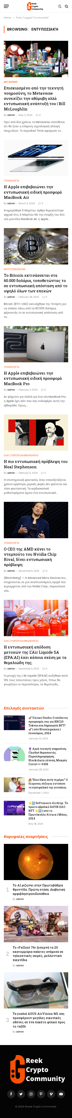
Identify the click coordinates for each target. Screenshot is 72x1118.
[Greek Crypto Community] (35, 6)
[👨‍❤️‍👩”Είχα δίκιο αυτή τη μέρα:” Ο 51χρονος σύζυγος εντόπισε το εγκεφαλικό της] (14, 784)
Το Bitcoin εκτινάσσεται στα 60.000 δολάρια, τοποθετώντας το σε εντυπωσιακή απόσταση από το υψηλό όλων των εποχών (35, 283)
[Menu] (6, 6)
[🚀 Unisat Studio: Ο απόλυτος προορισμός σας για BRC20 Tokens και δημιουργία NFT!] (14, 722)
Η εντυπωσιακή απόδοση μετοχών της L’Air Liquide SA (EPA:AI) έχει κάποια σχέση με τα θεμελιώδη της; (35, 654)
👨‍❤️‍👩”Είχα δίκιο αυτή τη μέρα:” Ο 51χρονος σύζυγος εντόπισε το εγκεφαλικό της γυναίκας (48, 783)
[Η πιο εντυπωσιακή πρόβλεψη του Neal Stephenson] (36, 432)
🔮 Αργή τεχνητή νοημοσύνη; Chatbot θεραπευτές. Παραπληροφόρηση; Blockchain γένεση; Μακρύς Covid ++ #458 (47, 756)
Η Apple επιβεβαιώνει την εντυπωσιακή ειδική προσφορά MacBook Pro (33, 378)
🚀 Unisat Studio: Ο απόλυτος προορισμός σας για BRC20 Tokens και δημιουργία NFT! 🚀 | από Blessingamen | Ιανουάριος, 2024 (48, 725)
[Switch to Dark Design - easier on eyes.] (59, 6)
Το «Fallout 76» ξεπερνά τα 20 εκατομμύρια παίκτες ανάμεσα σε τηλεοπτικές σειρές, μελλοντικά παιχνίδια (38, 953)
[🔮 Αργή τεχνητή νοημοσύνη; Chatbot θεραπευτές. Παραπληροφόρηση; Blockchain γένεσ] (14, 753)
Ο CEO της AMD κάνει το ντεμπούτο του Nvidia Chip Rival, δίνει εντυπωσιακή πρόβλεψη (30, 556)
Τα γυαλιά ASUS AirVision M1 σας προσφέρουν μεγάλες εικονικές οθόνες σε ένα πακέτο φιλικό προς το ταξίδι (39, 1020)
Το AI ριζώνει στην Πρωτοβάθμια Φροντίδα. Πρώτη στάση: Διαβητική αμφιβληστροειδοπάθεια (39, 889)
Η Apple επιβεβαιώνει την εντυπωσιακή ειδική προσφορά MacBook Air (33, 192)
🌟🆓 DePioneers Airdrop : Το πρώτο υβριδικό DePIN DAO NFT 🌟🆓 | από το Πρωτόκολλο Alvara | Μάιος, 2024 (48, 810)
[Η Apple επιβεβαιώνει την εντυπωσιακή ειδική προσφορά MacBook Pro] (36, 344)
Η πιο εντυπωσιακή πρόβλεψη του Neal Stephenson (36, 464)
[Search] (66, 6)
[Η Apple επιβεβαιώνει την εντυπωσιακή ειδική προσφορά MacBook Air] (36, 158)
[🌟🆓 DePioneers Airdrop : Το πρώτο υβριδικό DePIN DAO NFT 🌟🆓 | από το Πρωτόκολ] (14, 808)
